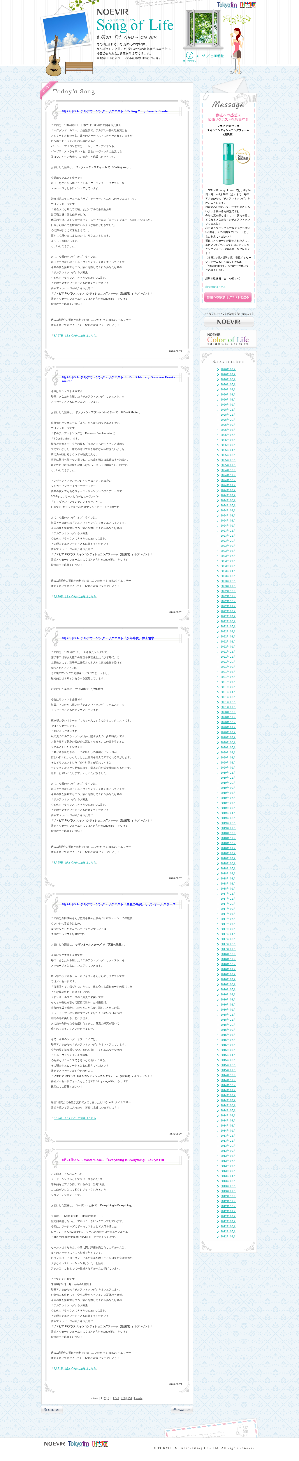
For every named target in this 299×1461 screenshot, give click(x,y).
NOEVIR (113, 12)
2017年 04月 (228, 934)
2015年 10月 (228, 1024)
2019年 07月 (228, 797)
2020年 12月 (228, 712)
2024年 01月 (228, 525)
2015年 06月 (228, 1044)
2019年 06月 (228, 802)
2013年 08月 (228, 1155)
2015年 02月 (228, 1065)
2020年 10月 (228, 722)
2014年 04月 (228, 1115)
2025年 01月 (228, 465)
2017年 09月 (228, 908)
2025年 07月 (228, 434)
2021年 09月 (228, 666)
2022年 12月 (228, 591)
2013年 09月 (228, 1150)
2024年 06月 (228, 500)
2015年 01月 (228, 1070)
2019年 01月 (228, 828)
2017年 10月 (228, 903)
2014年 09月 (228, 1090)
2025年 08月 (228, 429)
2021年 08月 (228, 671)
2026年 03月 (228, 394)
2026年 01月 (228, 404)
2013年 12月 (228, 1135)
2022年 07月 (228, 616)
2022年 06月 (228, 621)
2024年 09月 (228, 485)
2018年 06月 (228, 863)
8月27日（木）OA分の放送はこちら (75, 335)
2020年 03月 (228, 757)
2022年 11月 (228, 596)
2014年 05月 (228, 1110)
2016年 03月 (228, 999)
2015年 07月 (228, 1039)
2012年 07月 (228, 1221)
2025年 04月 (228, 450)
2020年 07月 (228, 737)
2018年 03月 (228, 878)
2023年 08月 (228, 550)
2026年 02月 (228, 399)
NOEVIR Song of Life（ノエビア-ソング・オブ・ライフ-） (135, 26)
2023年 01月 (228, 586)
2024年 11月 (228, 475)
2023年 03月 (228, 576)
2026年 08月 (228, 369)
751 (130, 1398)
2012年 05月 (228, 1231)
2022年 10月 (228, 601)
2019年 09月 (228, 787)
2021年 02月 (228, 702)
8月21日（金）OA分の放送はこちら (75, 1368)
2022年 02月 (228, 641)
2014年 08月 (228, 1095)
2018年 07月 (228, 858)
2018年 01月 (228, 888)
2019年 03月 (228, 818)
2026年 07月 (228, 374)
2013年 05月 (228, 1171)
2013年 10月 (228, 1145)
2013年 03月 (228, 1181)
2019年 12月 (228, 772)
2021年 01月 (228, 707)
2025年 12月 (228, 409)
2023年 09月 (228, 545)
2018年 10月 (228, 843)
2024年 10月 (228, 480)
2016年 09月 (228, 969)
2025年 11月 (228, 414)
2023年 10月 (228, 540)
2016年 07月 (228, 979)
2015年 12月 (228, 1014)
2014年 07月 (228, 1100)
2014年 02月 (228, 1125)
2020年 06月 (228, 742)
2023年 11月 (228, 535)
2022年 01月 (228, 646)
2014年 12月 (228, 1075)
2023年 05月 (228, 566)
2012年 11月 (228, 1201)
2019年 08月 (228, 792)
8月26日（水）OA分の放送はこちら (75, 596)
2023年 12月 (228, 530)
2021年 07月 (228, 676)
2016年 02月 (228, 1004)
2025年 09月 (228, 424)
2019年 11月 (228, 777)
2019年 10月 (228, 782)
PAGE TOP (182, 1409)
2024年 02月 (228, 520)
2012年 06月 (228, 1226)
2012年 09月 (228, 1211)
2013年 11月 (228, 1140)
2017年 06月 (228, 923)
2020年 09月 (228, 727)
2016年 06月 (228, 984)
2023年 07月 (228, 555)
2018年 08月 (228, 853)
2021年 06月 (228, 681)
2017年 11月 (228, 898)
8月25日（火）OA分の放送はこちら (75, 862)
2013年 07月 (228, 1160)
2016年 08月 (228, 974)
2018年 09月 (228, 848)
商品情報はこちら (215, 286)
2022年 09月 (228, 606)
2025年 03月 (228, 455)
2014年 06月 (228, 1105)
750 (123, 1398)
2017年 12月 (228, 893)
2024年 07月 (228, 495)
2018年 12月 (228, 833)
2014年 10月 (228, 1085)
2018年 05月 (228, 868)
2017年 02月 (228, 944)
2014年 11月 (228, 1080)
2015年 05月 (228, 1050)
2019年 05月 (228, 808)
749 (116, 1398)
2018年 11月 (228, 838)
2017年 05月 (228, 929)
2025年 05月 (228, 445)
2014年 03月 (228, 1120)
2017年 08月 (228, 913)
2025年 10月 (228, 419)
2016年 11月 (228, 959)
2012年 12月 (228, 1196)
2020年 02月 (228, 762)
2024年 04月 (228, 510)
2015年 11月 (228, 1019)
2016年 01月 (228, 1009)
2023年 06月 (228, 560)
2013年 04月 (228, 1176)
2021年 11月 (228, 656)
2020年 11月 (228, 717)
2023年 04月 (228, 571)
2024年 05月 (228, 505)
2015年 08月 (228, 1034)
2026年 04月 (228, 389)
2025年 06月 (228, 439)
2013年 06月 (228, 1165)
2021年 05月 (228, 687)
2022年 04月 (228, 631)
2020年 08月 (228, 732)
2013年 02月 (228, 1186)
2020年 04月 (228, 752)
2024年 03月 (228, 515)
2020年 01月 (228, 767)
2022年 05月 (228, 626)
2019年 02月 (228, 823)
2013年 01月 (228, 1191)
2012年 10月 (228, 1206)
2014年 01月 (228, 1130)
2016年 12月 (228, 954)
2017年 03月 (228, 939)
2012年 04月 (228, 1236)
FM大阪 (252, 3)
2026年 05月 (228, 384)
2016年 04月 (228, 994)
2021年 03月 (228, 697)
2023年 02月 (228, 581)
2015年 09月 (228, 1029)
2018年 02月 (228, 883)
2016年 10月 (228, 964)
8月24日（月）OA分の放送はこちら (75, 1118)
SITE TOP (52, 1409)
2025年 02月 (228, 460)
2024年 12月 (228, 470)
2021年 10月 (228, 661)
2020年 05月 (228, 747)
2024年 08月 (228, 490)
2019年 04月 (228, 813)
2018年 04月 (228, 873)
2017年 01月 (228, 949)
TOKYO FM (229, 4)
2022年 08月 (228, 611)
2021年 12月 (228, 651)
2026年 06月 (228, 379)
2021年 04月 (228, 692)
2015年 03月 (228, 1060)
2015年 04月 (228, 1055)
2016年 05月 (228, 989)
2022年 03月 (228, 636)
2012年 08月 (228, 1216)
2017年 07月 (228, 918)
